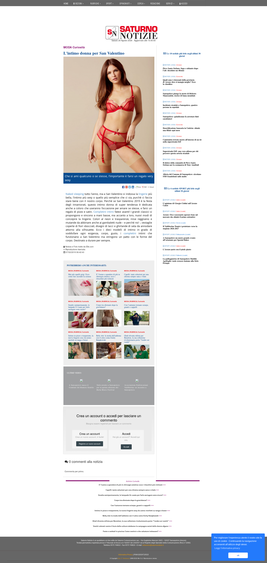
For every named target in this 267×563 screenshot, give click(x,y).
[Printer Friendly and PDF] (144, 187)
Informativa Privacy (125, 555)
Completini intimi (103, 211)
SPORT (109, 3)
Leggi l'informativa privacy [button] (227, 548)
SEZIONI (79, 3)
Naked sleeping (75, 194)
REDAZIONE (155, 3)
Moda (67, 47)
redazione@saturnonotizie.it (153, 545)
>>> (164, 485)
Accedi (184, 3)
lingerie (143, 194)
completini (131, 233)
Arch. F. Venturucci (124, 558)
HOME (66, 3)
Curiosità (79, 47)
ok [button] (238, 555)
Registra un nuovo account (89, 443)
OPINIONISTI (125, 3)
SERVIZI (169, 3)
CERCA (141, 3)
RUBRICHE (95, 3)
